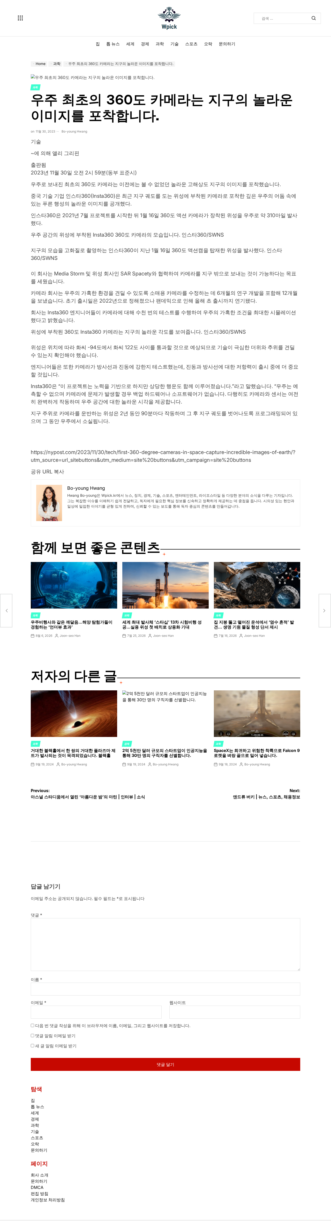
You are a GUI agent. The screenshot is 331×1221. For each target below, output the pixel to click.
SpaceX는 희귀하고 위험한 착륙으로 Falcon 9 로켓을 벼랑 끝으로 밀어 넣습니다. (257, 753)
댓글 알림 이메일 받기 (55, 1035)
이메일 (38, 1002)
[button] (165, 462)
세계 (130, 43)
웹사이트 (177, 1002)
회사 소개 (39, 1175)
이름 (36, 979)
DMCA (37, 1187)
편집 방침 (39, 1193)
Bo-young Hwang (74, 131)
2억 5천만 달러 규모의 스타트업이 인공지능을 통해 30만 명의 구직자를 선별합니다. (164, 753)
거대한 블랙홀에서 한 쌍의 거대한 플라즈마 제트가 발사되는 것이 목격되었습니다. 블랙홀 (73, 753)
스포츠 (191, 43)
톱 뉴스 (113, 43)
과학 (160, 43)
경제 (145, 43)
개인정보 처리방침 (48, 1199)
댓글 (36, 915)
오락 (208, 43)
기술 (174, 43)
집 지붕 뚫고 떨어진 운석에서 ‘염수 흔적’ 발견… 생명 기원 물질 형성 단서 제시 (254, 624)
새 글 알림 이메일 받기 (56, 1045)
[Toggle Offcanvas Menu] (20, 18)
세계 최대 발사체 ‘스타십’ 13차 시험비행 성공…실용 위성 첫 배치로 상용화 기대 (162, 624)
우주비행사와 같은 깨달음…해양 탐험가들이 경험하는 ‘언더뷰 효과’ (71, 624)
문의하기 (227, 43)
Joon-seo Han (70, 636)
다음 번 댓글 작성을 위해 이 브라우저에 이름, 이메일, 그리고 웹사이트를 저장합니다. (112, 1025)
